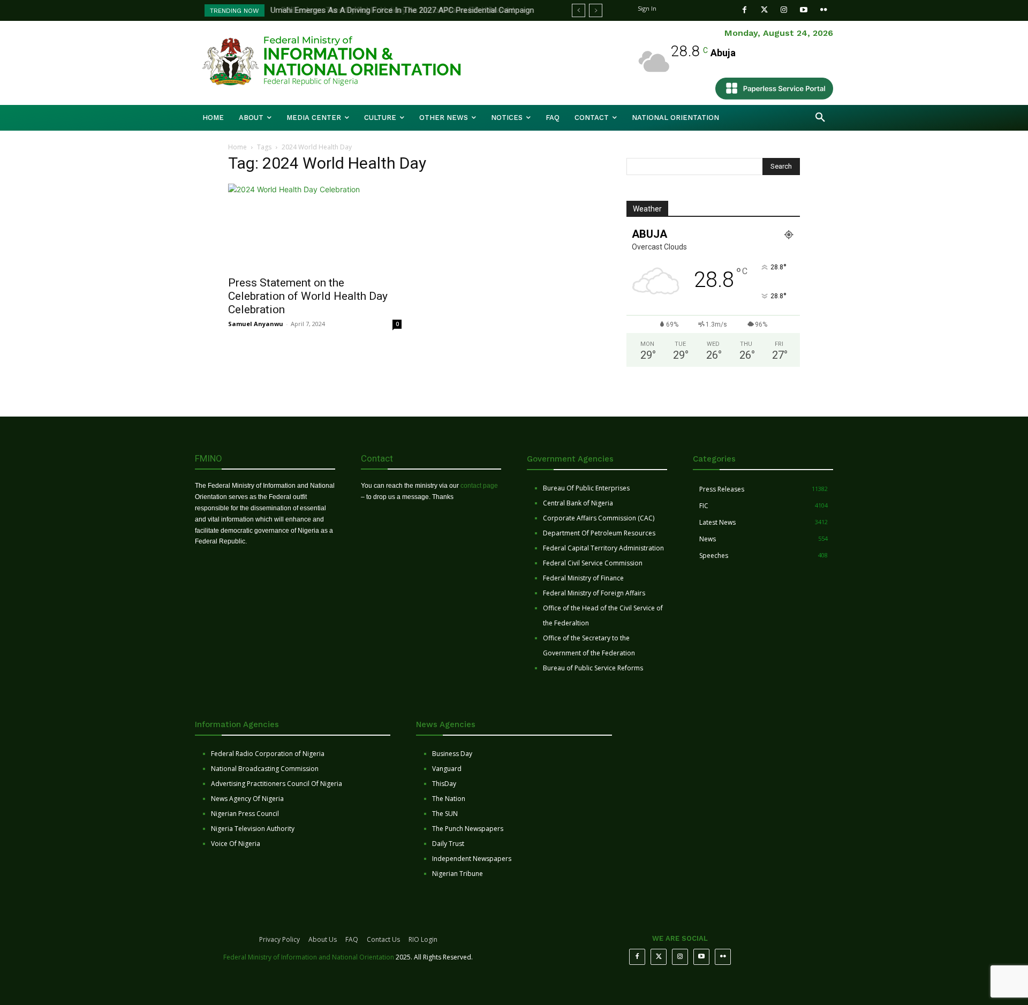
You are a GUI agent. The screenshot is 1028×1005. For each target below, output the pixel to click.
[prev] (578, 10)
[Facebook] (744, 10)
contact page (479, 485)
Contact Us (383, 939)
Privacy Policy (279, 939)
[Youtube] (804, 10)
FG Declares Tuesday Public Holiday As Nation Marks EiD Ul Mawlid (389, 10)
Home (237, 147)
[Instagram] (784, 10)
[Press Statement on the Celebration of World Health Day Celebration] (315, 226)
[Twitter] (764, 10)
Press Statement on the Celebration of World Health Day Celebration (308, 296)
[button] (820, 118)
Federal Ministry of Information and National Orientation (308, 957)
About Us (322, 939)
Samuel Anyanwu (255, 324)
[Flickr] (823, 10)
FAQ (351, 939)
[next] (595, 10)
